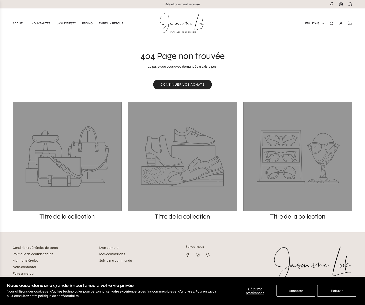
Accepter (296, 291)
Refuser (337, 291)
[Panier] (350, 23)
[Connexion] (341, 23)
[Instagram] (341, 4)
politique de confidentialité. (59, 296)
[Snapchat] (350, 4)
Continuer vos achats (182, 84)
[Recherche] (331, 23)
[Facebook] (331, 4)
